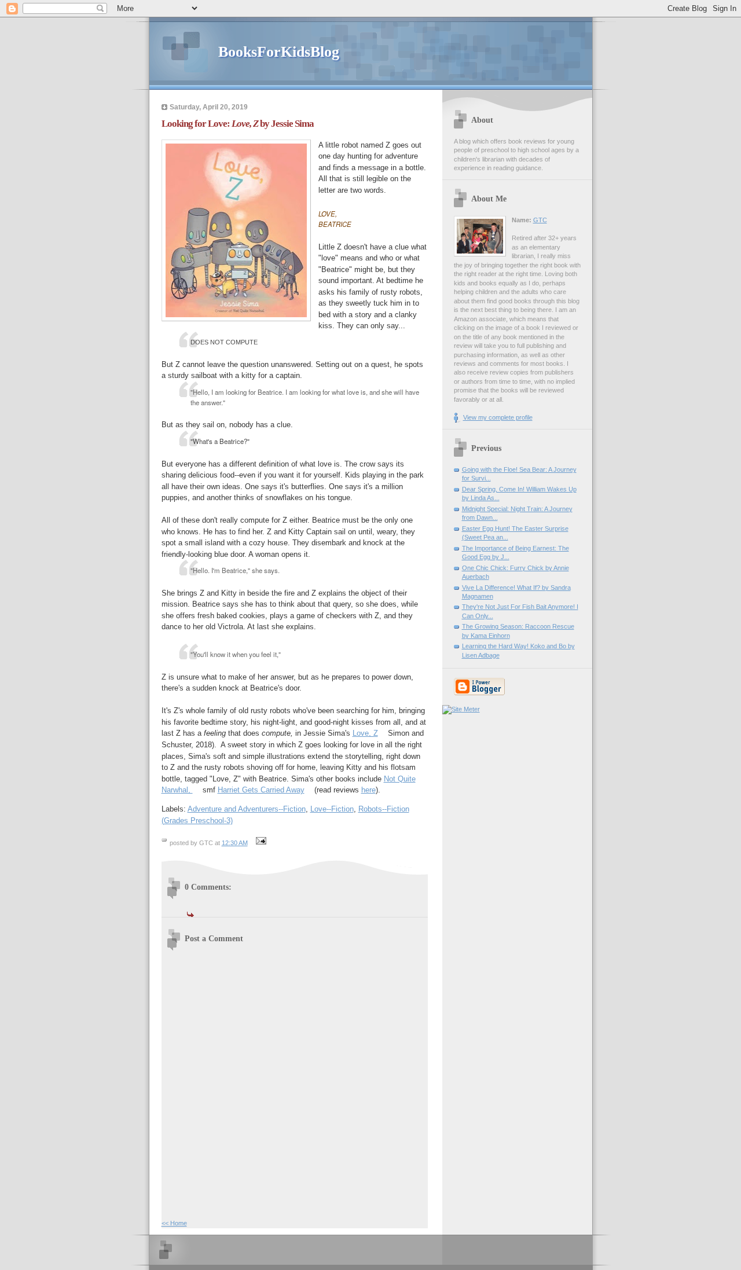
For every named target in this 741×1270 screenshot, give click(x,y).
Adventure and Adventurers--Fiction (247, 809)
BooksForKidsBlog (278, 51)
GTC (540, 219)
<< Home (174, 1223)
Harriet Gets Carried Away (261, 790)
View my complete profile (498, 417)
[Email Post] (260, 842)
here (368, 790)
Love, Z (365, 733)
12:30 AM (235, 842)
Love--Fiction (332, 809)
